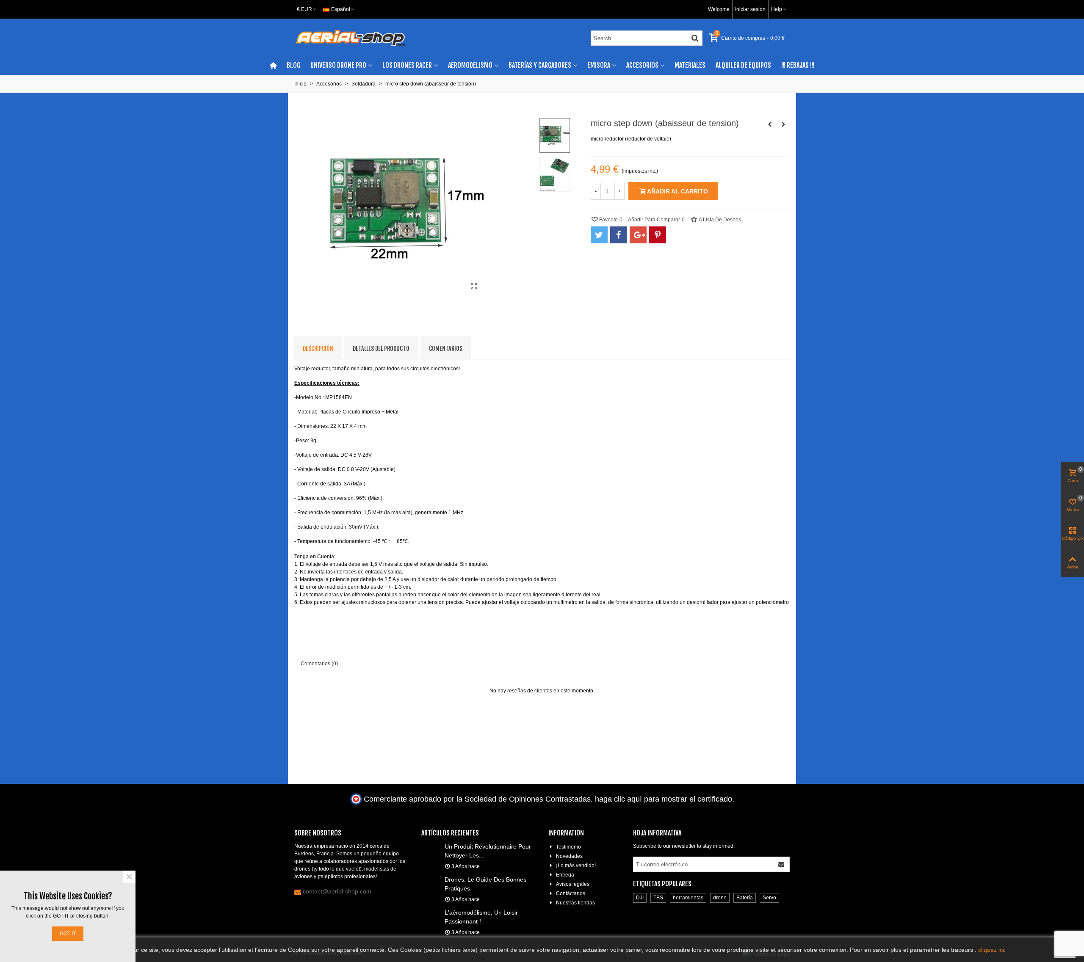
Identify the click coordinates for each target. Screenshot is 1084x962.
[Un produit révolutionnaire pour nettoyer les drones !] (430, 846)
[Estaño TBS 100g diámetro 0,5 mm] (769, 124)
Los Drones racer (407, 65)
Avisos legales (572, 884)
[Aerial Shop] (350, 38)
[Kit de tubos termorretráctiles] (783, 124)
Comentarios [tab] (445, 348)
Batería (744, 898)
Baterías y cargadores (540, 65)
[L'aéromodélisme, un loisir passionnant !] (430, 912)
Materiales (690, 65)
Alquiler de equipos (743, 65)
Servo (769, 898)
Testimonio (568, 847)
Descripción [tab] (318, 348)
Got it (68, 934)
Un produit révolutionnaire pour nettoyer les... (488, 851)
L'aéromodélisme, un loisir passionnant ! (481, 917)
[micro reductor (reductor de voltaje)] (474, 286)
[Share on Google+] (638, 234)
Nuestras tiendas (575, 903)
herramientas (688, 898)
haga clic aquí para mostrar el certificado (663, 799)
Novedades (569, 856)
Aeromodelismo (470, 65)
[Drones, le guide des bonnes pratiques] (430, 879)
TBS (658, 898)
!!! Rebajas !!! (797, 65)
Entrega (565, 875)
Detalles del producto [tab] (381, 348)
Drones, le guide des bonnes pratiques (485, 884)
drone (720, 898)
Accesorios (642, 65)
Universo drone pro (338, 65)
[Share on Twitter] (599, 234)
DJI (640, 898)
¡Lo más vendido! (576, 865)
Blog (293, 65)
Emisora (598, 65)
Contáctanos (570, 893)
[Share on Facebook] (618, 234)
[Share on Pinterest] (657, 234)
